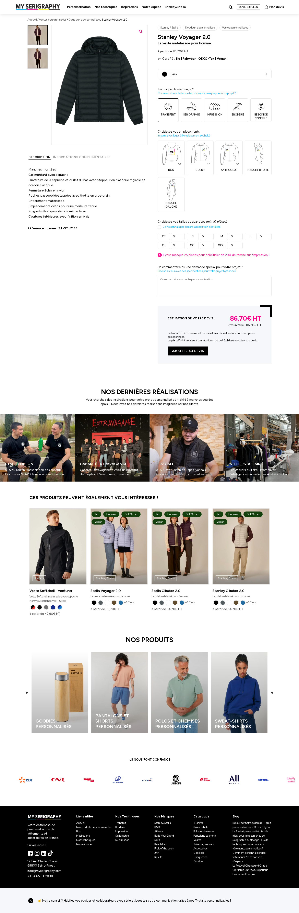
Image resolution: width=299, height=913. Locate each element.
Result (158, 857)
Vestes (197, 840)
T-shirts (198, 822)
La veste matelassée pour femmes (114, 555)
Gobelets (198, 852)
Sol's (157, 840)
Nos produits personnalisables (93, 827)
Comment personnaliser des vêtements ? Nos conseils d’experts (248, 857)
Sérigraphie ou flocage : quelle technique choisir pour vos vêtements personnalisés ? (250, 844)
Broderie (120, 827)
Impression (121, 831)
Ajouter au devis (188, 351)
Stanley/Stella (175, 7)
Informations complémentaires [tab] (81, 157)
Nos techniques (106, 7)
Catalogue (201, 816)
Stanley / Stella (169, 27)
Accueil (32, 19)
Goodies (198, 861)
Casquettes (200, 857)
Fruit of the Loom (164, 848)
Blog (79, 831)
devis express (248, 7)
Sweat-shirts (200, 827)
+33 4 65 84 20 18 (40, 876)
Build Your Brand (164, 835)
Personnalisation (79, 7)
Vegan (222, 58)
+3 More (129, 602)
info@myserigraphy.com (44, 871)
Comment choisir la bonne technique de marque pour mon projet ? (197, 93)
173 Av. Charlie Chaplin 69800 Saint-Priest (43, 863)
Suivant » (12, 483)
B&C (157, 827)
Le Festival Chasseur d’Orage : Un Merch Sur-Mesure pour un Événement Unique (250, 870)
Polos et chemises (203, 831)
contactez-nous (253, 901)
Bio (178, 58)
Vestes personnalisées (52, 19)
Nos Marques (164, 816)
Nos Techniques (127, 816)
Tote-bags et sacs (203, 844)
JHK (156, 852)
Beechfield (160, 844)
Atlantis (158, 831)
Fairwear (189, 58)
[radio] (32, 607)
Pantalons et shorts (204, 835)
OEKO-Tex (206, 58)
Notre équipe (151, 7)
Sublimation (122, 840)
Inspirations (129, 7)
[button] (140, 31)
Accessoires (200, 848)
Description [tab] (40, 157)
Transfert (120, 822)
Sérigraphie (122, 835)
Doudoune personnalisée (84, 19)
